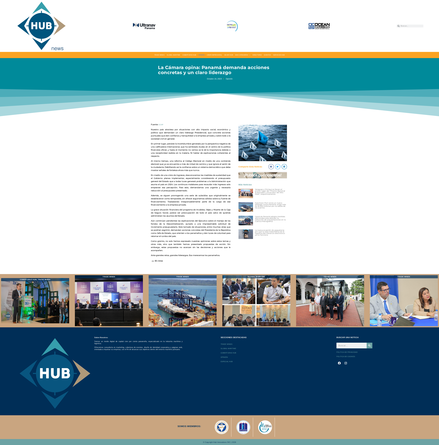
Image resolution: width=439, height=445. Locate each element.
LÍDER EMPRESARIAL (214, 55)
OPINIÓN (201, 55)
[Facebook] (339, 363)
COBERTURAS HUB (189, 55)
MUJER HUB (228, 55)
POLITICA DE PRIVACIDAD (346, 352)
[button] (271, 166)
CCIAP (161, 125)
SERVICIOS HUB (279, 55)
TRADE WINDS (159, 55)
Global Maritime (228, 348)
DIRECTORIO (257, 55)
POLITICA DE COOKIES (345, 356)
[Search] (369, 345)
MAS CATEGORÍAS (241, 55)
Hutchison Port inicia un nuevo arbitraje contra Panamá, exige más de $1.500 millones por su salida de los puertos (270, 205)
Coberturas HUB (228, 353)
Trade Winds (226, 344)
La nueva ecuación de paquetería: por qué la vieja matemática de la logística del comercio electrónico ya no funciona (270, 232)
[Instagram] (346, 363)
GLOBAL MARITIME (173, 55)
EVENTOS (267, 55)
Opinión (229, 79)
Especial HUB (227, 361)
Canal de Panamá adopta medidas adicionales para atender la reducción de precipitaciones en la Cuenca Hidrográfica (270, 219)
